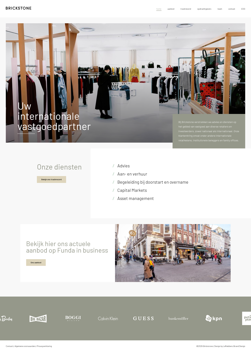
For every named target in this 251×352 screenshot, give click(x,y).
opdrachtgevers (204, 9)
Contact (9, 346)
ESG (243, 9)
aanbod (170, 9)
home (158, 9)
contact (231, 9)
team (220, 9)
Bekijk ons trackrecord (51, 179)
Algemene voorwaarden (25, 346)
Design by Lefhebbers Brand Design (229, 346)
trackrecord (186, 9)
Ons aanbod (36, 262)
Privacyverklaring (44, 346)
